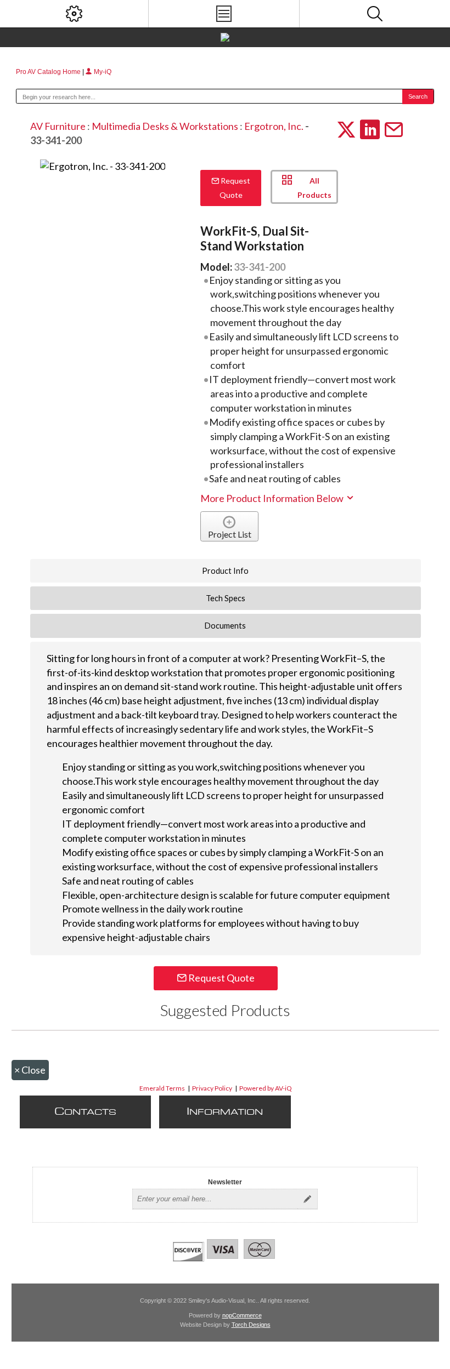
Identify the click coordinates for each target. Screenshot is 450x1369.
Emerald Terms (162, 1088)
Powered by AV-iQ (265, 1088)
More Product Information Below (272, 498)
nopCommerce (242, 1315)
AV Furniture (58, 126)
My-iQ (101, 72)
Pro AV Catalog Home (49, 72)
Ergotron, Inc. (273, 126)
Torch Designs (251, 1324)
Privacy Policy (212, 1088)
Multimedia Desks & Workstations (165, 126)
